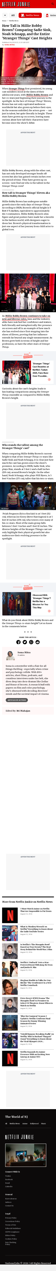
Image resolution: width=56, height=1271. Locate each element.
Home (4, 21)
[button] (54, 81)
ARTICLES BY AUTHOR (17, 700)
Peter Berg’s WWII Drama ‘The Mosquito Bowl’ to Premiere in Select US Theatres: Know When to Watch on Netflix (36, 937)
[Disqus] (28, 753)
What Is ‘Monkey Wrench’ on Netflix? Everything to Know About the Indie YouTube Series (36, 864)
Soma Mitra (10, 45)
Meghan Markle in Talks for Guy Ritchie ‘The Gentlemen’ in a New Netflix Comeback (35, 918)
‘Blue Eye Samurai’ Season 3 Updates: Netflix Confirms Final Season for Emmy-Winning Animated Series (35, 955)
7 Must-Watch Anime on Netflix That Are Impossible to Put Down (35, 845)
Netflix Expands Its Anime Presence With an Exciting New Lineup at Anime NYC (35, 989)
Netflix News (13, 21)
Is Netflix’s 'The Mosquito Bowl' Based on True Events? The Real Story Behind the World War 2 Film (36, 882)
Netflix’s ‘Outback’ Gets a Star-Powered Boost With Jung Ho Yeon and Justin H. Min (36, 900)
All (13, 15)
